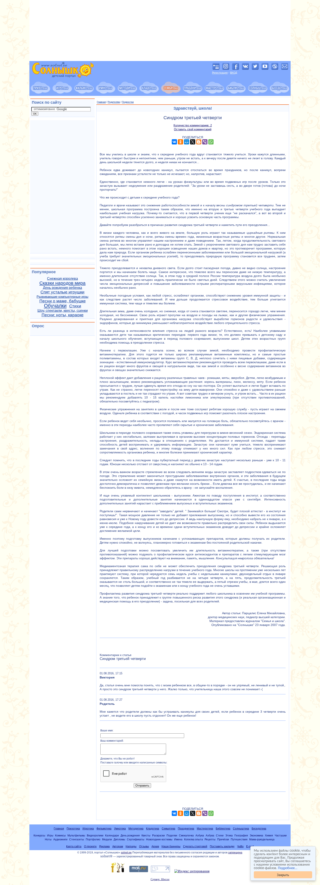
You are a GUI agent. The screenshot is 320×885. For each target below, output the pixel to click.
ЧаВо (240, 846)
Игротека (88, 828)
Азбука (199, 835)
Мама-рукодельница (262, 839)
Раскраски (158, 835)
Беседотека (259, 828)
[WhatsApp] (211, 141)
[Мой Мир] (186, 141)
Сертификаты (135, 839)
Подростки (128, 102)
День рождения (130, 835)
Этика (229, 835)
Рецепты (210, 839)
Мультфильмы (76, 835)
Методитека (135, 828)
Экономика (256, 835)
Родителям (114, 102)
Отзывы (144, 846)
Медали (107, 839)
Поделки (172, 835)
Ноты (48, 839)
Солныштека (241, 828)
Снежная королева (62, 278)
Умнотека (120, 828)
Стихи (75, 306)
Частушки (281, 835)
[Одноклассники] (180, 141)
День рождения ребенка (62, 288)
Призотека (73, 828)
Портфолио (93, 839)
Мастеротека (205, 828)
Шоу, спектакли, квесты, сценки (62, 310)
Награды (131, 846)
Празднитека (186, 828)
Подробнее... (287, 867)
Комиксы (60, 835)
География (241, 835)
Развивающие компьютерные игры (62, 296)
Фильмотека (103, 828)
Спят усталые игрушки (62, 292)
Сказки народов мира (62, 283)
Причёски (223, 839)
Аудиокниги (60, 839)
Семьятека (168, 828)
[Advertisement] (160, 30)
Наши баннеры (171, 846)
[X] (192, 141)
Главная (101, 102)
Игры (50, 835)
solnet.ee (126, 852)
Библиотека (223, 828)
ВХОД (233, 72)
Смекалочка (186, 835)
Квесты (145, 835)
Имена (178, 839)
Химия (269, 835)
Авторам (117, 846)
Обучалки (55, 306)
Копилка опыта (193, 839)
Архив (155, 846)
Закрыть (283, 874)
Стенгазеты (76, 839)
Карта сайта (73, 846)
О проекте (90, 846)
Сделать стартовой (195, 846)
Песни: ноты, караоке (63, 315)
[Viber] (204, 141)
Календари (112, 835)
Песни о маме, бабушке (62, 301)
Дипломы (119, 839)
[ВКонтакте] (174, 141)
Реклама (104, 846)
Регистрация (220, 72)
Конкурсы (39, 835)
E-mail (250, 846)
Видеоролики (95, 835)
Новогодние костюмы (159, 839)
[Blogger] (198, 141)
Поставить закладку (222, 846)
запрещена (235, 852)
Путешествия (239, 839)
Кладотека (152, 828)
